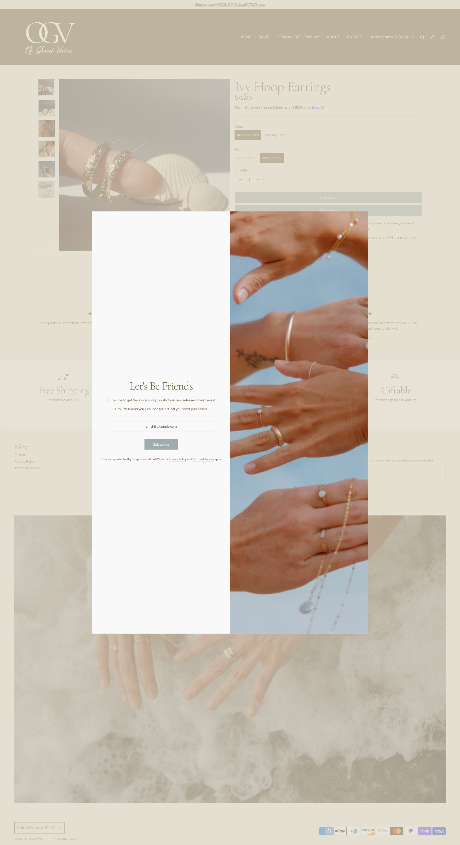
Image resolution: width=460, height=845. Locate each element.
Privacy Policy (177, 459)
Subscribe (161, 444)
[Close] (359, 219)
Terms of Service (203, 459)
